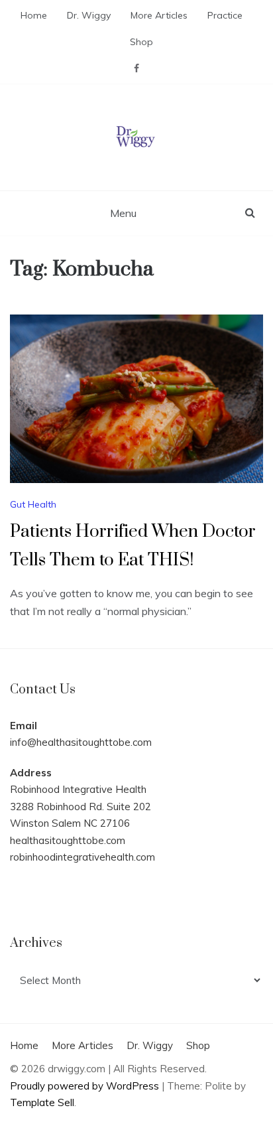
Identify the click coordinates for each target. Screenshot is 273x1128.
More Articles (159, 15)
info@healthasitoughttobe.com (81, 742)
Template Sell (42, 1102)
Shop (141, 42)
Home (34, 15)
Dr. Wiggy (89, 15)
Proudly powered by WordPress (86, 1086)
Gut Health (33, 504)
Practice (225, 15)
